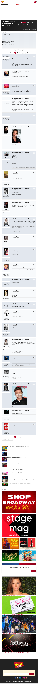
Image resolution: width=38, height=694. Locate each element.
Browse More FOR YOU (18, 469)
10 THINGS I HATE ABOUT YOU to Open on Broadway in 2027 (12, 614)
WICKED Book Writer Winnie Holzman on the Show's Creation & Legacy (20, 483)
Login (32, 1)
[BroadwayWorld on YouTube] (26, 678)
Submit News (22, 679)
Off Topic (33, 22)
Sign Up (31, 673)
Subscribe (21, 50)
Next (27, 52)
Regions (26, 679)
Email (16, 50)
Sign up (33, 571)
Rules (35, 24)
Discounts (27, 564)
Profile (6, 78)
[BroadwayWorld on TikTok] (22, 678)
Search (25, 24)
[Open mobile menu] (37, 2)
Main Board (23, 22)
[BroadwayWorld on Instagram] (18, 678)
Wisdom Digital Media (17, 681)
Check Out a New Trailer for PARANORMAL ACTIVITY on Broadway (19, 476)
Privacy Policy (29, 681)
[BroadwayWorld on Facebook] (15, 678)
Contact (15, 679)
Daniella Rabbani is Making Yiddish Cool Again (16, 472)
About (12, 679)
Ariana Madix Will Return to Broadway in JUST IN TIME (11, 595)
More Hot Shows (10, 564)
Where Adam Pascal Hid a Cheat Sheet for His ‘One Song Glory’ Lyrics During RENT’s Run (8, 46)
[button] (35, 2)
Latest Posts (29, 22)
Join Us (18, 679)
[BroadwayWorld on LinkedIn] (20, 678)
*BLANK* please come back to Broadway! (19, 55)
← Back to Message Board (6, 28)
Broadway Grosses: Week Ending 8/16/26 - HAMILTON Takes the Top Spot (15, 652)
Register (29, 1)
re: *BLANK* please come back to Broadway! (20, 71)
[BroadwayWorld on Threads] (24, 678)
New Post (20, 24)
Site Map (29, 679)
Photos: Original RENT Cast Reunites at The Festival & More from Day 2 (14, 633)
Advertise (8, 679)
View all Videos (4, 487)
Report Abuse (30, 24)
